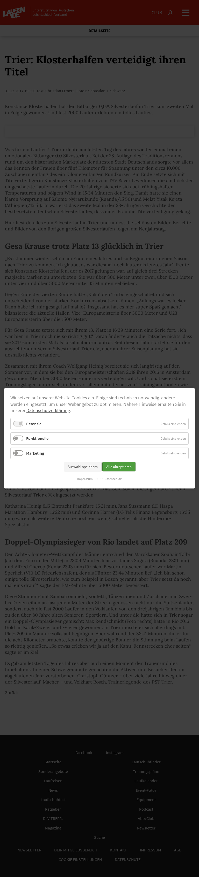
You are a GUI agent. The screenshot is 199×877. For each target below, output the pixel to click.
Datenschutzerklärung (48, 411)
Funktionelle (37, 438)
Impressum (85, 479)
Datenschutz (113, 479)
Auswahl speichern (83, 466)
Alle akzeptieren (119, 466)
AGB (99, 479)
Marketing (35, 453)
